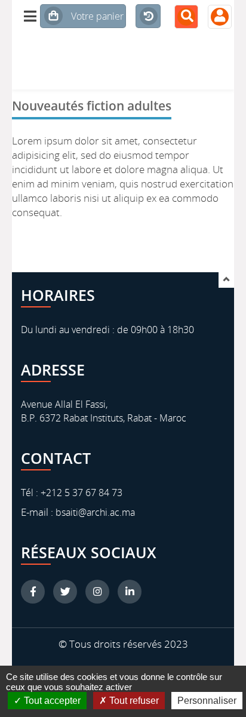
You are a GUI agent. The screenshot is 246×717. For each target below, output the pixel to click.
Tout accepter (51, 701)
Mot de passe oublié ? (189, 158)
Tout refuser (133, 701)
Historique (146, 27)
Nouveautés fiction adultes (91, 105)
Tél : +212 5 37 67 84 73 (71, 492)
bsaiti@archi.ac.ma (94, 512)
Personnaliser (206, 701)
